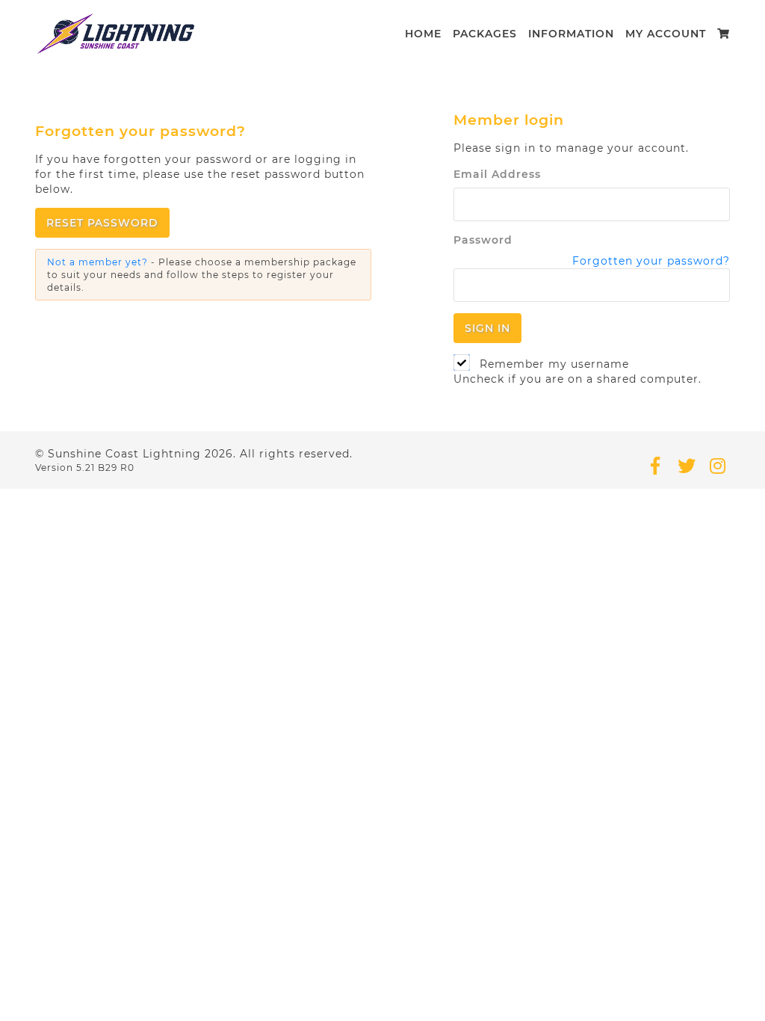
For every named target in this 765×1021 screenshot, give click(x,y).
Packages (485, 33)
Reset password (102, 222)
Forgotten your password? (651, 261)
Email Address (497, 174)
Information (571, 33)
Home (423, 33)
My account (665, 33)
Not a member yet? (97, 262)
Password (482, 240)
